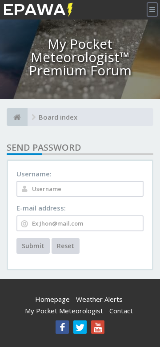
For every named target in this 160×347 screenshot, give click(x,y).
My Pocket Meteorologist (64, 310)
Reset (65, 246)
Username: (34, 173)
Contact (121, 310)
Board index (58, 117)
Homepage (52, 299)
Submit (33, 246)
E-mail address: (41, 207)
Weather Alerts (99, 299)
